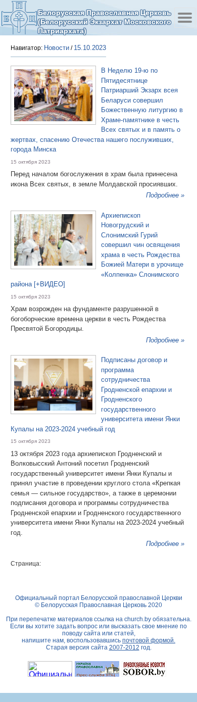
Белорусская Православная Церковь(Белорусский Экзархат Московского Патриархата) (104, 21)
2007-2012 (124, 647)
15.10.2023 (90, 48)
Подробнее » (165, 195)
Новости (56, 48)
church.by (137, 619)
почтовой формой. (148, 640)
